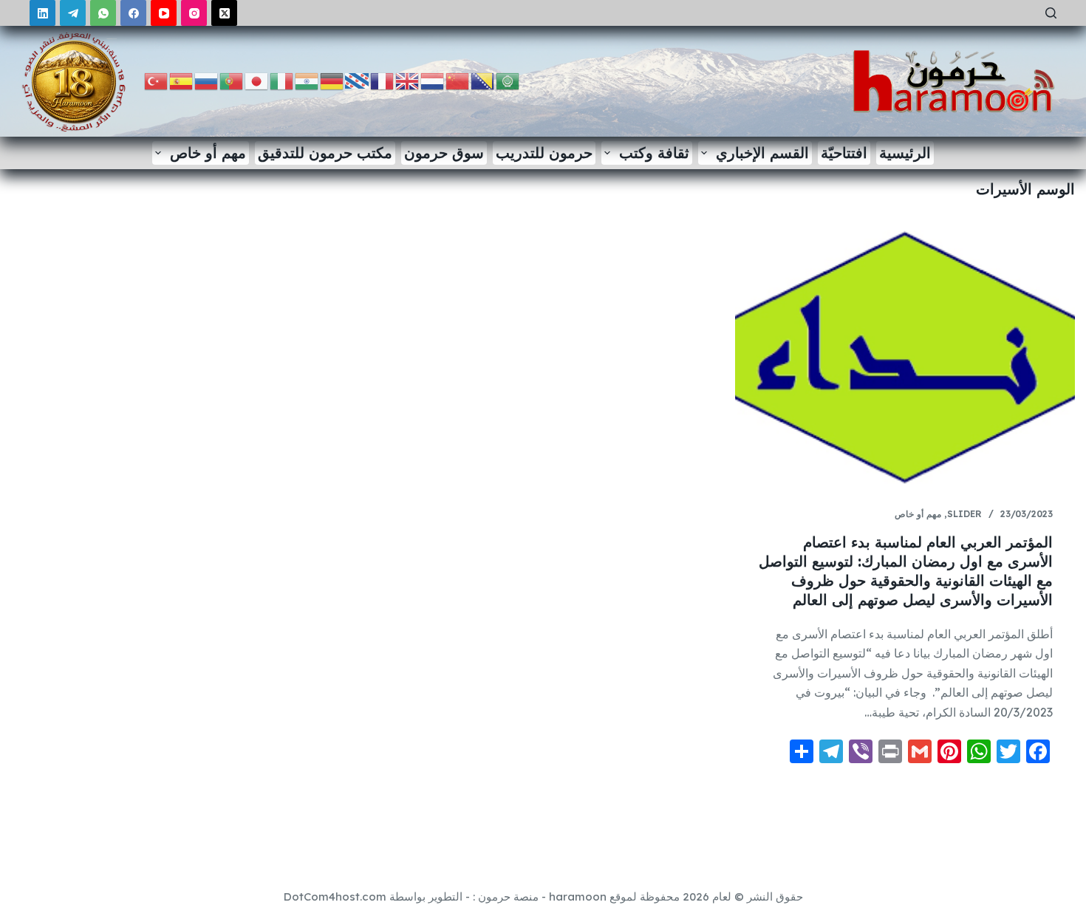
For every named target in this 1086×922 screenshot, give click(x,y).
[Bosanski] (483, 80)
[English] (407, 80)
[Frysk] (357, 80)
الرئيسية (905, 152)
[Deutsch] (332, 80)
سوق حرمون (444, 152)
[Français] (382, 80)
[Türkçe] (156, 80)
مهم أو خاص (208, 152)
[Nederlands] (432, 80)
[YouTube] (164, 13)
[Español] (181, 80)
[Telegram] (73, 13)
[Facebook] (133, 13)
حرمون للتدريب (544, 152)
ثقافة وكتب (654, 152)
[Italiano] (282, 80)
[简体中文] (458, 80)
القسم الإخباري (762, 152)
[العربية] (508, 80)
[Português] (232, 80)
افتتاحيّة (844, 152)
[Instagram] (194, 13)
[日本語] (257, 80)
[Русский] (206, 80)
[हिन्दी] (307, 80)
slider (964, 513)
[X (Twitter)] (224, 13)
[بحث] (1050, 12)
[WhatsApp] (103, 13)
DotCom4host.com (335, 896)
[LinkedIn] (42, 13)
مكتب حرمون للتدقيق (325, 152)
